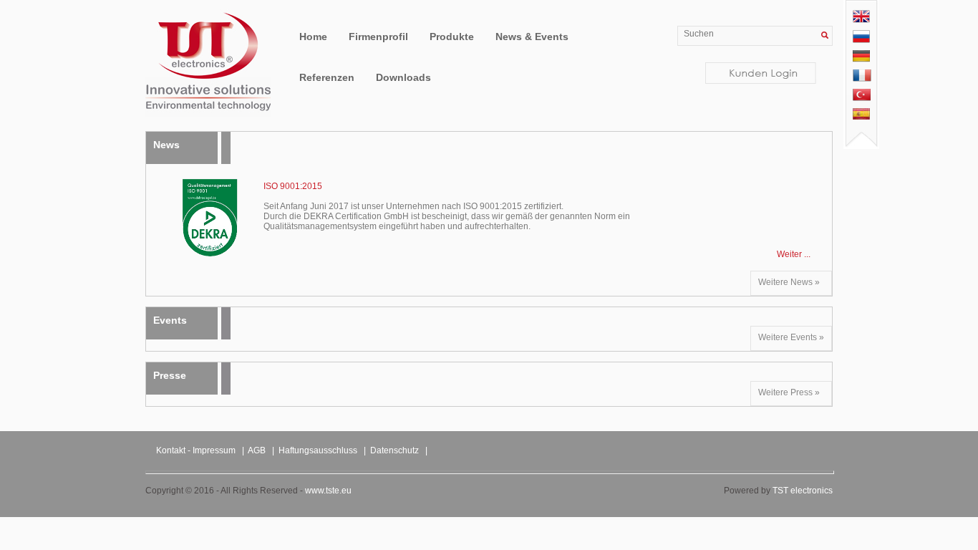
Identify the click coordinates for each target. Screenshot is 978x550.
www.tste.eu (328, 491)
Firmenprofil (378, 36)
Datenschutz (394, 450)
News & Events (531, 36)
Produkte (452, 36)
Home (313, 36)
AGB (257, 450)
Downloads (403, 77)
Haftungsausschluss (318, 450)
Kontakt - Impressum (196, 450)
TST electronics (803, 491)
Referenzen (326, 77)
